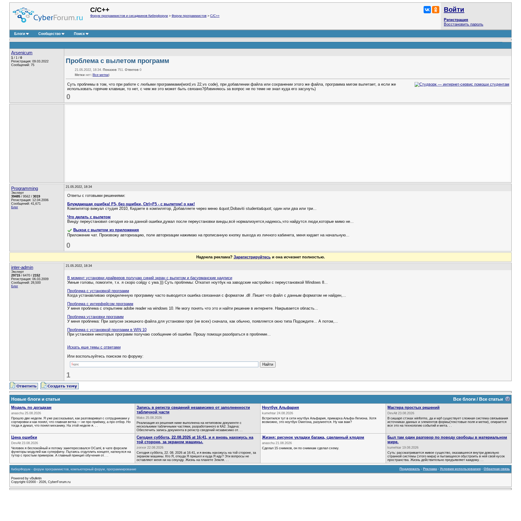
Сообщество (49, 34)
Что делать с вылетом (89, 217)
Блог (14, 207)
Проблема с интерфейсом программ (100, 304)
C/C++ (214, 15)
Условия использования (460, 469)
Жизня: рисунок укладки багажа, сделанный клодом (313, 437)
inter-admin (22, 267)
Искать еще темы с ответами (94, 347)
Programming (24, 188)
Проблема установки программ (95, 316)
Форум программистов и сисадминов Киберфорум (129, 15)
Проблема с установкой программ (98, 291)
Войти (454, 9)
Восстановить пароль (463, 24)
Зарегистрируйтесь (252, 257)
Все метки (101, 75)
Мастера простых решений (413, 407)
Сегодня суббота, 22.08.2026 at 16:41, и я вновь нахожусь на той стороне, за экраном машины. (195, 439)
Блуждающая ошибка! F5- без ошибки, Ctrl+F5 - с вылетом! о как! (131, 204)
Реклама (430, 469)
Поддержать (409, 469)
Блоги (19, 34)
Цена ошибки (24, 437)
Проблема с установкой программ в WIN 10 (107, 329)
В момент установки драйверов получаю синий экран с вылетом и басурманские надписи (149, 278)
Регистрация (456, 19)
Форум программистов (189, 15)
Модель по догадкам (31, 407)
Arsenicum (22, 52)
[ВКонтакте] (427, 9)
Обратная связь (497, 469)
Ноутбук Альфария (280, 407)
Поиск (79, 34)
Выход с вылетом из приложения (106, 230)
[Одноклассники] (435, 9)
